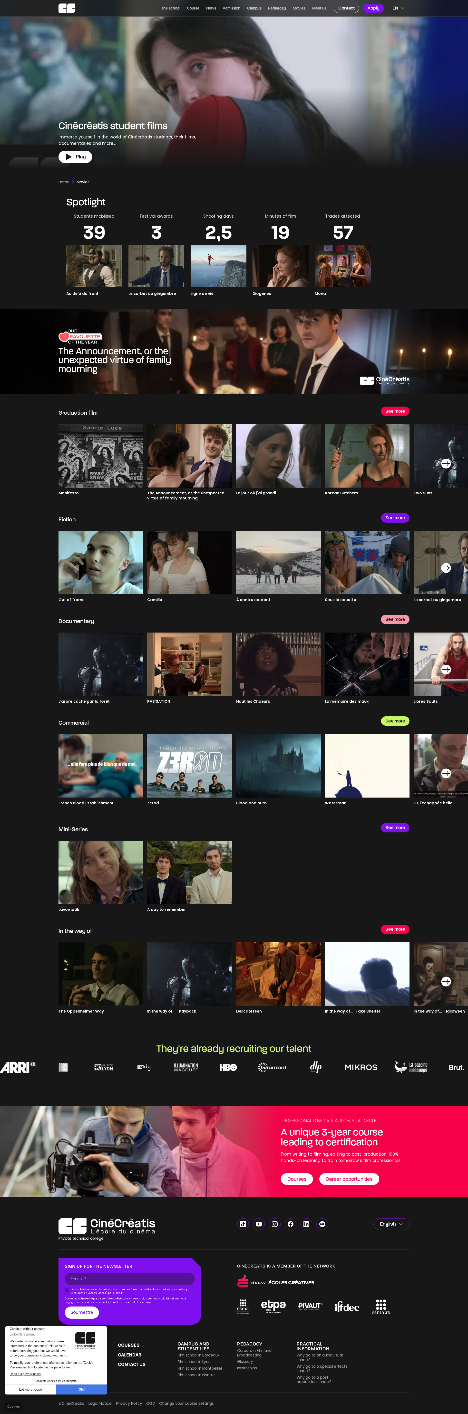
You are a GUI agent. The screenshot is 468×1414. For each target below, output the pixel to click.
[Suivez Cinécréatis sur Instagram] (275, 1224)
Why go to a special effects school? (322, 1368)
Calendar (129, 1355)
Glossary (245, 1361)
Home (63, 182)
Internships (247, 1368)
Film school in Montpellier (200, 1368)
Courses (129, 1345)
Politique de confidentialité (103, 1298)
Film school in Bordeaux (198, 1355)
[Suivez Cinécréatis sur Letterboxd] (322, 1224)
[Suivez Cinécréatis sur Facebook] (290, 1224)
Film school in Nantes (196, 1374)
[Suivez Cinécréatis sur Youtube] (259, 1224)
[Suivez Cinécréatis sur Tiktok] (243, 1224)
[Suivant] (446, 463)
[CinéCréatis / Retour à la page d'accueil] (66, 8)
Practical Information (313, 1346)
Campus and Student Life (194, 1346)
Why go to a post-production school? (314, 1379)
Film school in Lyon (194, 1361)
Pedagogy (250, 1344)
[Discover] (234, 351)
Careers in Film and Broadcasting (254, 1352)
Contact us (132, 1364)
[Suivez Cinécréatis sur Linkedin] (306, 1224)
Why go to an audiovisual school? (320, 1357)
